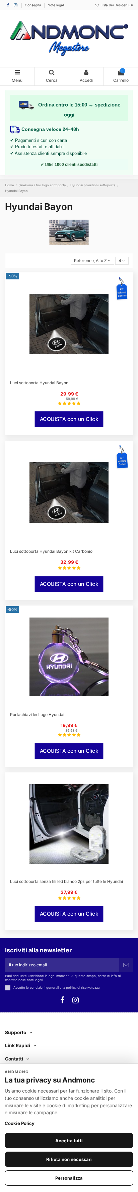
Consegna (33, 5)
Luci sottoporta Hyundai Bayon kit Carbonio (51, 551)
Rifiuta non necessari (69, 1159)
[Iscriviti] (126, 965)
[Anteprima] (73, 375)
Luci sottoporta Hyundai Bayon (39, 382)
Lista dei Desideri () (116, 5)
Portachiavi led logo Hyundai (37, 714)
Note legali (56, 5)
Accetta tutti (69, 1140)
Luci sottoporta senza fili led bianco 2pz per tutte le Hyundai (66, 881)
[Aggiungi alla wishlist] (65, 375)
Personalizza (69, 1178)
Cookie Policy (19, 1123)
